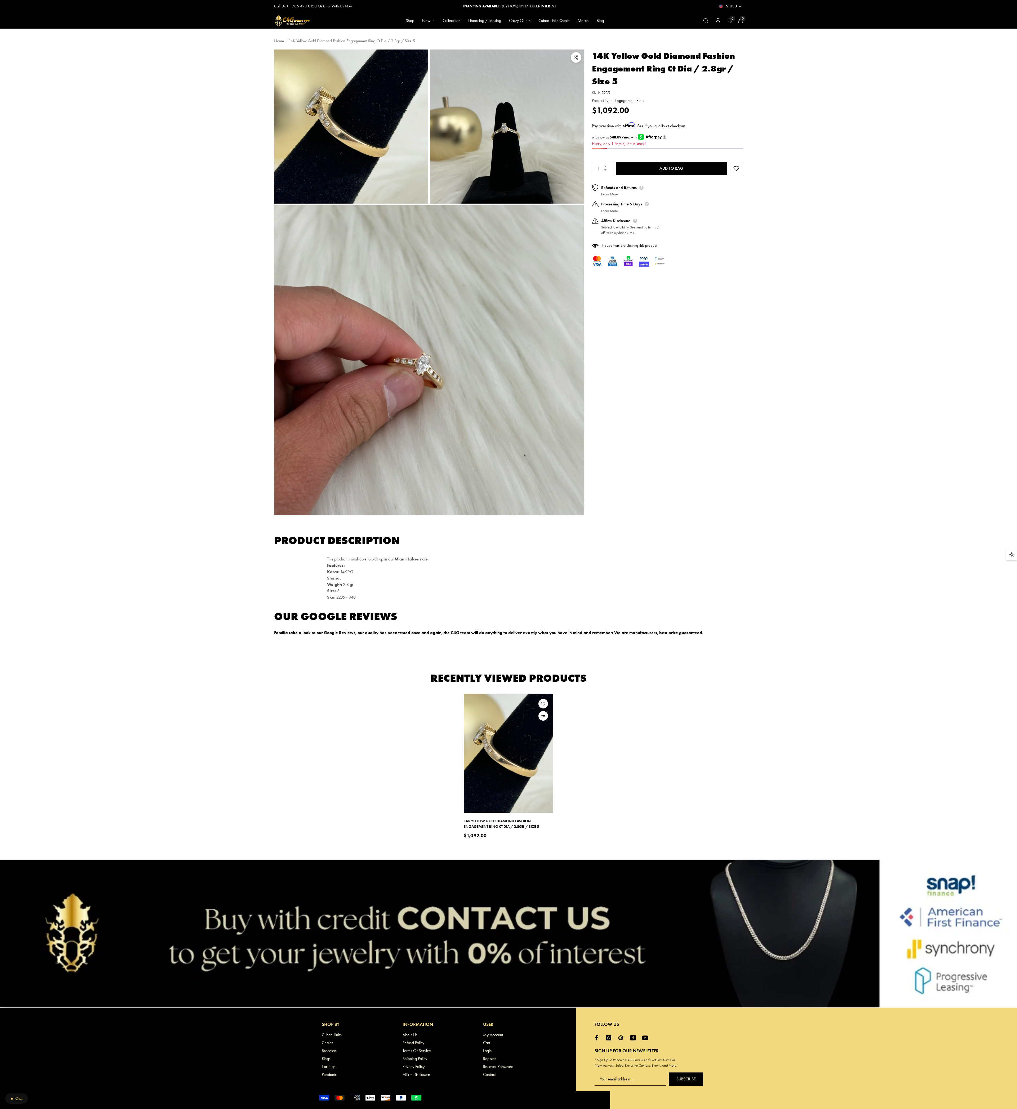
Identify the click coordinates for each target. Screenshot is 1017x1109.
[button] (740, 6)
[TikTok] (634, 1037)
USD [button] (731, 6)
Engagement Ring (629, 100)
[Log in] (718, 20)
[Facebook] (597, 1037)
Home (279, 40)
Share (576, 57)
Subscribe (686, 1078)
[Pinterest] (622, 1037)
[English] (721, 6)
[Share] (576, 57)
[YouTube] (646, 1037)
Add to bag (671, 168)
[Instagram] (609, 1037)
